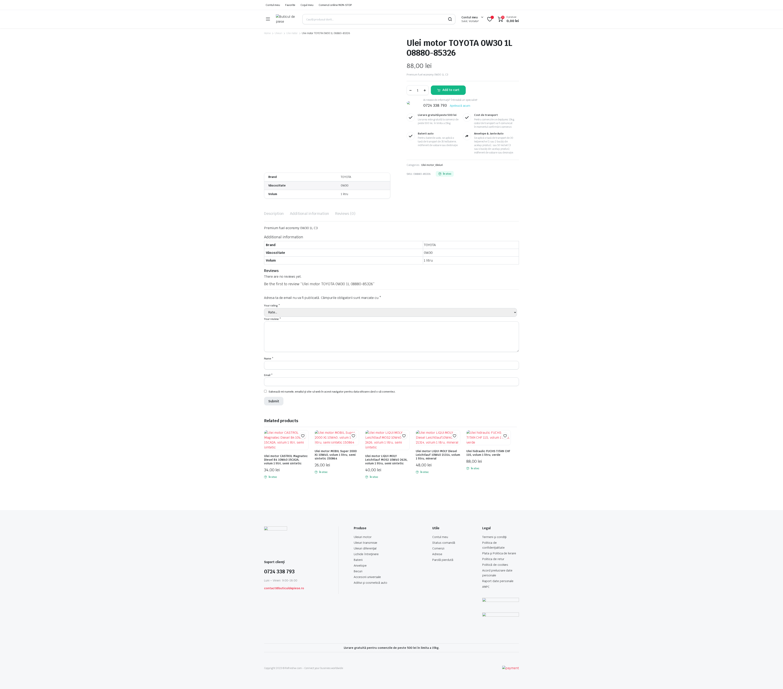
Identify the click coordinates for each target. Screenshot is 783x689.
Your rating (272, 305)
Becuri (358, 571)
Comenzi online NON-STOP (335, 5)
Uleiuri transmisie (365, 543)
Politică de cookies (495, 565)
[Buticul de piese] (286, 19)
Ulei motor (292, 33)
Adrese (437, 554)
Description (274, 213)
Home (267, 33)
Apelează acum (460, 106)
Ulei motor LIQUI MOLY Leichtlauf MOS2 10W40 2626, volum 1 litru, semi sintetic (386, 459)
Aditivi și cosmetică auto (370, 583)
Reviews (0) (345, 213)
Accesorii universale (367, 577)
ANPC (486, 587)
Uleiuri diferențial (365, 548)
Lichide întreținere (366, 554)
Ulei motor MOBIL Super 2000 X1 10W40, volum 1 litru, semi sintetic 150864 (336, 454)
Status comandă (443, 543)
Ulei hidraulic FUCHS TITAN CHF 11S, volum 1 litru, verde (488, 453)
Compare (305, 443)
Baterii (358, 560)
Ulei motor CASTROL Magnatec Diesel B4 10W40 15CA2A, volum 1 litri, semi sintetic (286, 459)
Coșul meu (307, 5)
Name (268, 358)
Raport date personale (497, 581)
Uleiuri (278, 33)
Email (268, 375)
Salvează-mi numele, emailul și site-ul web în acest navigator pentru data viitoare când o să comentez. (332, 391)
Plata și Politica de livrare (499, 553)
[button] (303, 436)
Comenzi (438, 548)
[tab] (274, 213)
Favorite (290, 5)
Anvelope (360, 565)
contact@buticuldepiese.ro (284, 588)
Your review (272, 319)
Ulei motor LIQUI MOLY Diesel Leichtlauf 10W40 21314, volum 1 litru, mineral (438, 454)
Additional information (309, 213)
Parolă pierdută (442, 560)
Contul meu (273, 5)
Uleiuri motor (363, 537)
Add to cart (450, 90)
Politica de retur (493, 559)
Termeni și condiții (494, 537)
